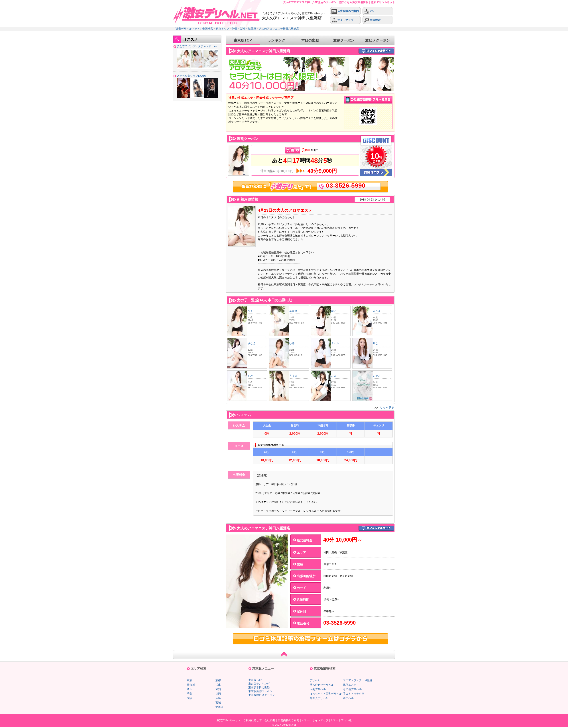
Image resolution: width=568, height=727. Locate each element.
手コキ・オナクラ (353, 693)
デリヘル (315, 680)
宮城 (218, 702)
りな (375, 343)
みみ (333, 375)
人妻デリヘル (318, 689)
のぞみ (377, 375)
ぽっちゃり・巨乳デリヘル (326, 693)
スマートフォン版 (341, 720)
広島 (218, 698)
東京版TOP (243, 40)
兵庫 (218, 684)
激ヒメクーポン (377, 40)
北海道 (219, 707)
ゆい (333, 310)
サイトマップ (345, 20)
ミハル (335, 343)
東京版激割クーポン (260, 691)
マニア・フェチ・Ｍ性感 (357, 680)
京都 (218, 680)
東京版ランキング (259, 683)
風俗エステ (349, 684)
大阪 (189, 698)
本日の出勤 (310, 40)
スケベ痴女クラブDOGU (191, 75)
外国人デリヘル (319, 698)
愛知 (218, 689)
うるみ (293, 375)
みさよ (377, 310)
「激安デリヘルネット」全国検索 (193, 28)
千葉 (189, 693)
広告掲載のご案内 (348, 11)
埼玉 (189, 689)
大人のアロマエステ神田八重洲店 (279, 28)
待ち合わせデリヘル (322, 684)
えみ (250, 375)
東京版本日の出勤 (259, 687)
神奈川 (191, 684)
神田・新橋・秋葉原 (244, 28)
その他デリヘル (352, 689)
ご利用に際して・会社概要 (259, 720)
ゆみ (292, 343)
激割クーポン (344, 40)
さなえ (252, 343)
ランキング (276, 40)
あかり (293, 310)
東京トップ (222, 28)
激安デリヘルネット (229, 720)
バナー (373, 11)
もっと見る (386, 407)
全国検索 (375, 20)
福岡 (218, 693)
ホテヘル (348, 698)
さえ (250, 310)
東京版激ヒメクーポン (261, 695)
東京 (189, 680)
